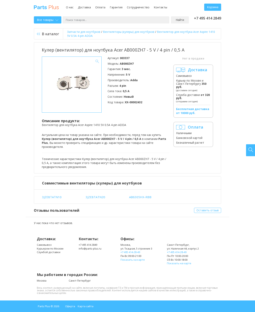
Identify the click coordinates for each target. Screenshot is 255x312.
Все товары (45, 20)
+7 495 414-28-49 (130, 252)
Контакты (160, 7)
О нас (70, 7)
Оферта (70, 306)
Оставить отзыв (207, 210)
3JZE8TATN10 (52, 197)
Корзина (212, 7)
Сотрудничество (138, 7)
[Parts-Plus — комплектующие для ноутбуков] (46, 7)
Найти (180, 20)
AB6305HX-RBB (140, 197)
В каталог (50, 33)
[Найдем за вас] (250, 150)
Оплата (100, 7)
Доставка (84, 7)
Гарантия (116, 7)
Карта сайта (85, 306)
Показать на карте (133, 259)
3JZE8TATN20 (95, 197)
